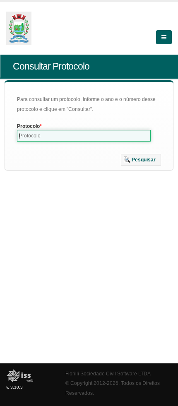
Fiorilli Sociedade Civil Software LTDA (108, 373)
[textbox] (84, 136)
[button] (141, 160)
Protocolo (28, 126)
